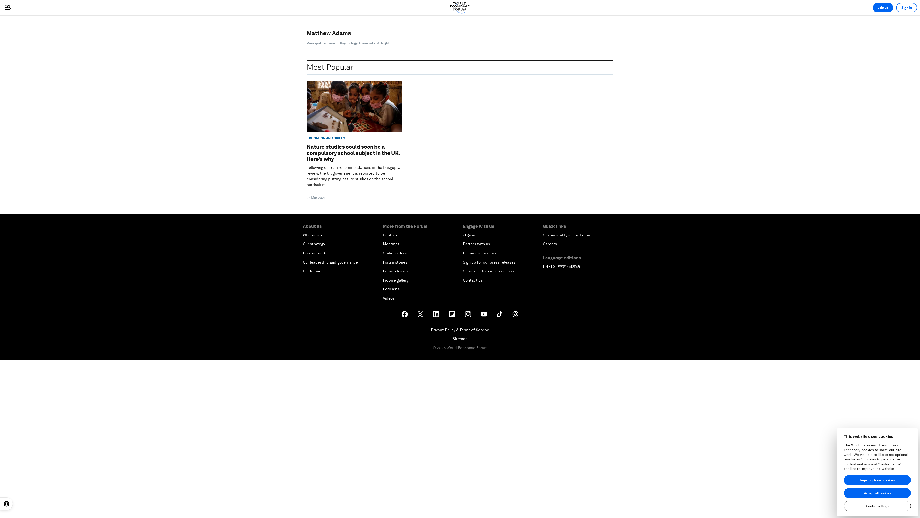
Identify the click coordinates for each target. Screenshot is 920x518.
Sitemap (460, 338)
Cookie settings (877, 506)
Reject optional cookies (877, 480)
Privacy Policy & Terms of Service (460, 330)
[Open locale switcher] (6, 504)
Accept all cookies (877, 493)
